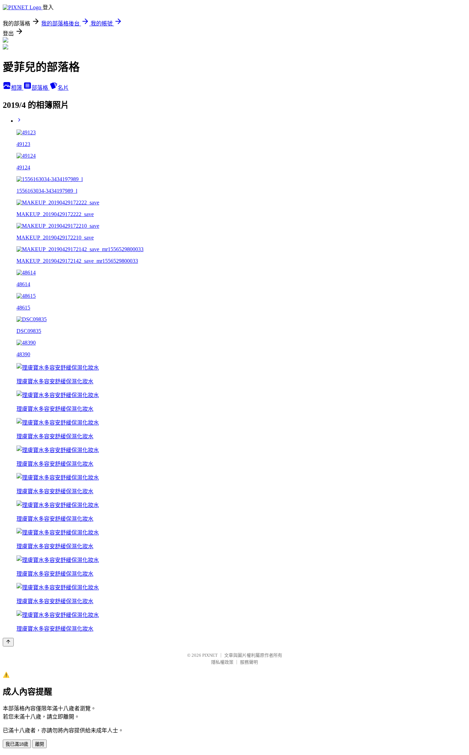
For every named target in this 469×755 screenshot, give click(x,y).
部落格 (40, 88)
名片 (63, 88)
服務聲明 (249, 662)
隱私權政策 (222, 662)
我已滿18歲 (16, 744)
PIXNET (210, 655)
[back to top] (8, 642)
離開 (39, 744)
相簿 (17, 88)
